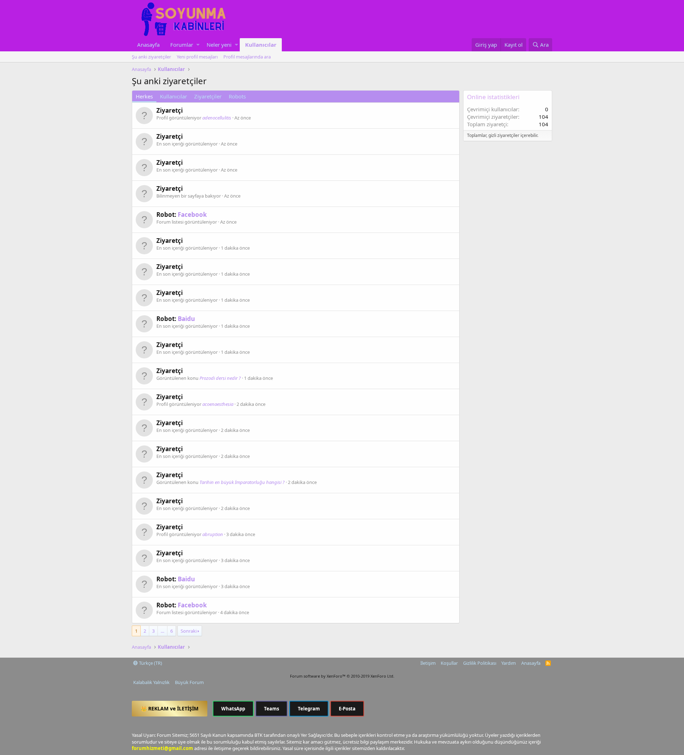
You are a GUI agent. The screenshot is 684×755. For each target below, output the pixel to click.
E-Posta (347, 708)
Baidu (186, 319)
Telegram (309, 708)
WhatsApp (233, 708)
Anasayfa (148, 44)
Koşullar (449, 663)
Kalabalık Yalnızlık (151, 682)
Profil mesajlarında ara (247, 56)
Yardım (508, 663)
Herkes (144, 96)
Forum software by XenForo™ (342, 676)
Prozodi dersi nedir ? (220, 378)
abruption (212, 534)
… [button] (162, 631)
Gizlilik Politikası (479, 663)
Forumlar (181, 44)
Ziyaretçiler (208, 96)
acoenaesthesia (217, 404)
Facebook (192, 214)
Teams (271, 708)
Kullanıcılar (260, 44)
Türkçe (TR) (150, 663)
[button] (198, 44)
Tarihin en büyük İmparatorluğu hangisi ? (242, 482)
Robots (237, 96)
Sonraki (189, 631)
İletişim (428, 663)
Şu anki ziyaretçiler (151, 56)
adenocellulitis (216, 117)
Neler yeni (219, 44)
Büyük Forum (189, 682)
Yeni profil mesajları (197, 56)
